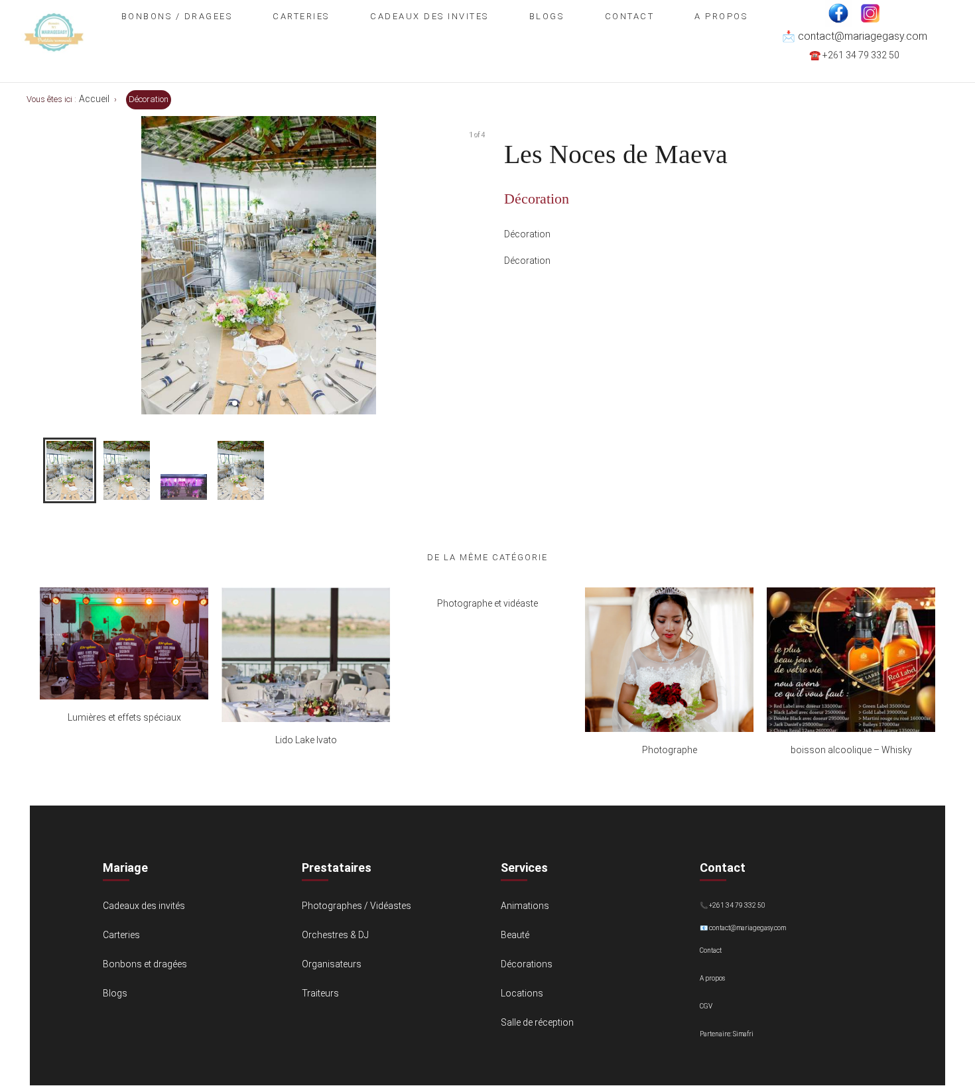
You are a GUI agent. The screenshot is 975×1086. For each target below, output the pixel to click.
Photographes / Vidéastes (356, 905)
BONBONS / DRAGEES (177, 16)
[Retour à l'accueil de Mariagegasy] (54, 62)
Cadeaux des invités (144, 905)
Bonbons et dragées (145, 964)
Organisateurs (331, 964)
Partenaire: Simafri (726, 1034)
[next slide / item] (478, 265)
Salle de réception (537, 1022)
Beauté (515, 935)
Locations (522, 993)
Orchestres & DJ (335, 935)
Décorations (526, 964)
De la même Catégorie (487, 557)
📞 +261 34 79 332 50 (732, 905)
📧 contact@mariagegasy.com (743, 928)
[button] (234, 403)
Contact (630, 16)
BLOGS (546, 16)
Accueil (94, 98)
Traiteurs (320, 993)
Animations (525, 905)
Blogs (115, 993)
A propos (721, 16)
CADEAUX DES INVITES (429, 16)
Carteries (301, 16)
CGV (706, 1006)
